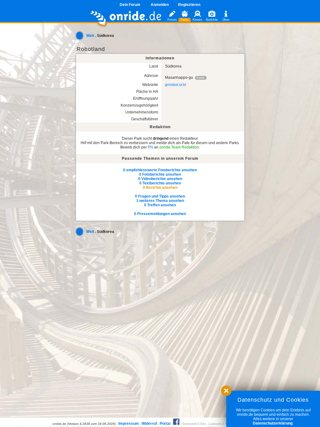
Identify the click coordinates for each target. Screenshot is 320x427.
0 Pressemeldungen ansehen (160, 214)
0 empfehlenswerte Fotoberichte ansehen (160, 170)
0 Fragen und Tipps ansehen (160, 196)
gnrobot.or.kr (175, 85)
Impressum (128, 423)
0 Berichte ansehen (160, 187)
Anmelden (160, 5)
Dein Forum (130, 5)
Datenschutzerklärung (272, 423)
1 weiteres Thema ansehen (160, 200)
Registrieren (189, 5)
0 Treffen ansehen (160, 205)
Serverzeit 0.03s (194, 423)
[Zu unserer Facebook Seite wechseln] (176, 423)
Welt (90, 35)
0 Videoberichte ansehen (160, 179)
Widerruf (149, 423)
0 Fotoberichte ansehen (160, 174)
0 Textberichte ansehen (160, 183)
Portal (165, 423)
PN (150, 147)
